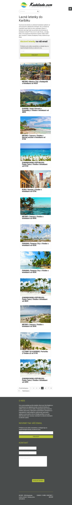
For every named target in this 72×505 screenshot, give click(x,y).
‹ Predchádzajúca (23, 388)
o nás (44, 495)
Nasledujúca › (26, 391)
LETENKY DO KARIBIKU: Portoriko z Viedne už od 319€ (35, 352)
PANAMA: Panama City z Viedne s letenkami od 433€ (35, 244)
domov (39, 495)
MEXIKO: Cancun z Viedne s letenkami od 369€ (32, 325)
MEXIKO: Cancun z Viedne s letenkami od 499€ (32, 217)
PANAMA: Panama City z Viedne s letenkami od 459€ (35, 271)
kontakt (49, 495)
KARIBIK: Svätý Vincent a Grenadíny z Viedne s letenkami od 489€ (35, 110)
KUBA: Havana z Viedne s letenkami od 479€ (32, 190)
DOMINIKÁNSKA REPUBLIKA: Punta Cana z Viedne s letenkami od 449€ (34, 380)
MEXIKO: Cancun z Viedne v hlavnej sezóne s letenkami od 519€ (33, 137)
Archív (51, 497)
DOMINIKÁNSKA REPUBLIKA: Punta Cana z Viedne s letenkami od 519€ (34, 164)
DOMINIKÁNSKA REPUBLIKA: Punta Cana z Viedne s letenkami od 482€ (34, 299)
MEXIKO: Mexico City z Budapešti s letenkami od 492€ (35, 82)
